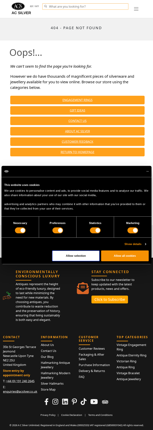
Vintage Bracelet (128, 373)
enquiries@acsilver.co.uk (20, 391)
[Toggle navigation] (136, 9)
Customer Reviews (92, 349)
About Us (47, 345)
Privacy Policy (48, 415)
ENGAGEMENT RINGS (78, 100)
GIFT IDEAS (77, 110)
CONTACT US (77, 121)
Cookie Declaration (71, 415)
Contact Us (48, 351)
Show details (132, 244)
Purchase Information (94, 365)
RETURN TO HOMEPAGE (77, 152)
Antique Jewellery (129, 379)
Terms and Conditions (100, 415)
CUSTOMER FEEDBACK (77, 142)
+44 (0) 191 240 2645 (20, 381)
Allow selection (76, 255)
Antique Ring (126, 367)
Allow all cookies (125, 255)
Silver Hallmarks (52, 383)
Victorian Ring (126, 361)
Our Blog (47, 357)
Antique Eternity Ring (131, 355)
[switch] (57, 230)
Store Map (48, 389)
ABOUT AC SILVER (77, 131)
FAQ (82, 377)
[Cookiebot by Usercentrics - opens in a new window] (132, 171)
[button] (45, 6)
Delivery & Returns (92, 371)
